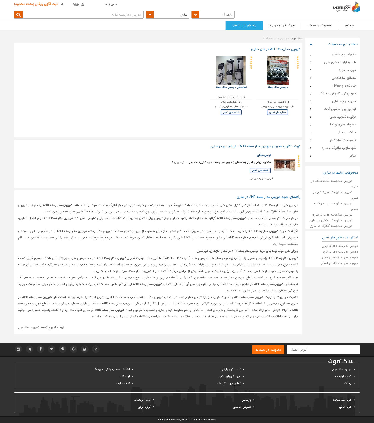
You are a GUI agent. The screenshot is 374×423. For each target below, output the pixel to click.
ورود (76, 4)
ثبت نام (125, 376)
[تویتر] (51, 349)
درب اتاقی (345, 407)
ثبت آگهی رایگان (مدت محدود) (36, 4)
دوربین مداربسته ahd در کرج (340, 252)
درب (209, 162)
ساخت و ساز (347, 132)
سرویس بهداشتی (344, 101)
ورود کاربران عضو (230, 376)
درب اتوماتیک (142, 400)
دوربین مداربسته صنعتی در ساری (331, 220)
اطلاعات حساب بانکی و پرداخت (111, 369)
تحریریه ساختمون (28, 327)
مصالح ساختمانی (344, 77)
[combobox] (213, 15)
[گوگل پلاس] (73, 349)
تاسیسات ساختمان (342, 140)
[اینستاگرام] (18, 349)
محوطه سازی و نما (343, 124)
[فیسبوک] (40, 349)
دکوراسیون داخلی (344, 54)
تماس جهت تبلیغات (229, 383)
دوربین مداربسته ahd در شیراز (340, 258)
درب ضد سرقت (341, 400)
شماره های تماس (277, 112)
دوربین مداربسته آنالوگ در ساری (331, 226)
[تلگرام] (29, 349)
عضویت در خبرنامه (268, 349)
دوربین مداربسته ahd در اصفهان (339, 263)
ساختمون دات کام (30, 237)
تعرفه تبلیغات (343, 376)
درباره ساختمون (341, 369)
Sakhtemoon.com (206, 420)
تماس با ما (111, 4)
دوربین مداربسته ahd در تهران (340, 246)
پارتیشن (246, 400)
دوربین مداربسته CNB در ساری (332, 214)
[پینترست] (62, 349)
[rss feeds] (96, 349)
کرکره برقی (179, 162)
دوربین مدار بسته (271, 264)
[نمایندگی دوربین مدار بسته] (231, 70)
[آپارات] (85, 349)
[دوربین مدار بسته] (277, 70)
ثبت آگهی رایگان (231, 369)
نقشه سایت (123, 383)
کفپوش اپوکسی (242, 407)
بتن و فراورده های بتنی (340, 62)
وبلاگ (347, 383)
